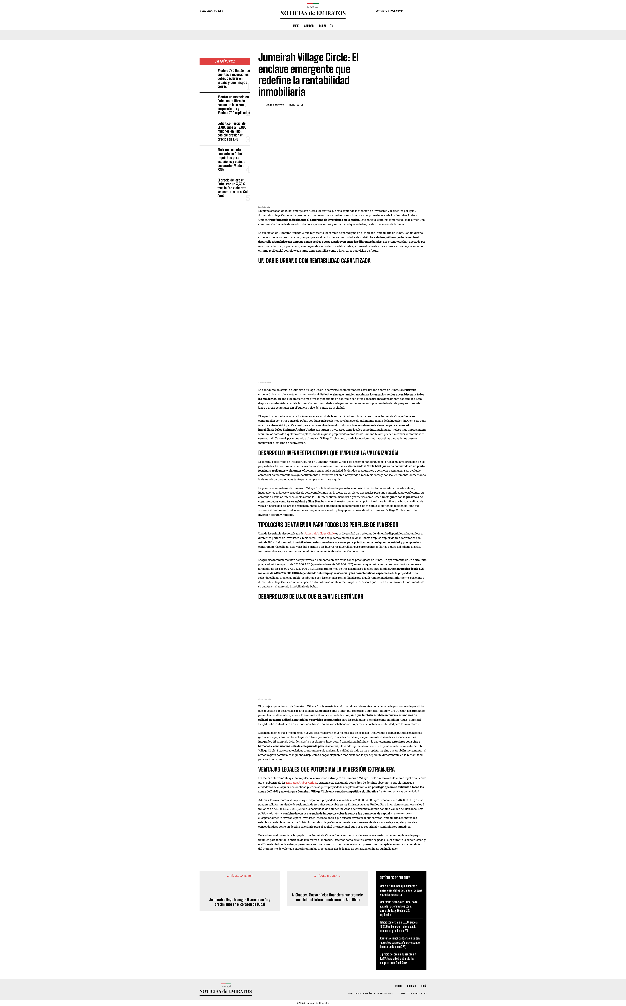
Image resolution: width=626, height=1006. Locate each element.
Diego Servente (275, 104)
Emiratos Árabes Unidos (301, 782)
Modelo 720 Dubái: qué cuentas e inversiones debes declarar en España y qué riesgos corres (233, 78)
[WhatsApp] (415, 104)
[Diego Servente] (261, 105)
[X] (408, 104)
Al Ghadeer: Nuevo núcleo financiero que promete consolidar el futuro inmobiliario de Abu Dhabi (327, 897)
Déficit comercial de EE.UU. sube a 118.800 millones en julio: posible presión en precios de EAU (231, 131)
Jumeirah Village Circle (319, 533)
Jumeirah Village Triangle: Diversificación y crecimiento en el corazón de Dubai (239, 902)
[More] (423, 104)
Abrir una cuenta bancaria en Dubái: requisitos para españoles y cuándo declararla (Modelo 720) (231, 160)
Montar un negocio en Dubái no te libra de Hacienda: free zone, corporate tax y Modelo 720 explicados (233, 105)
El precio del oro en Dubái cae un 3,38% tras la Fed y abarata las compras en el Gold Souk (233, 188)
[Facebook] (400, 104)
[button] (331, 26)
